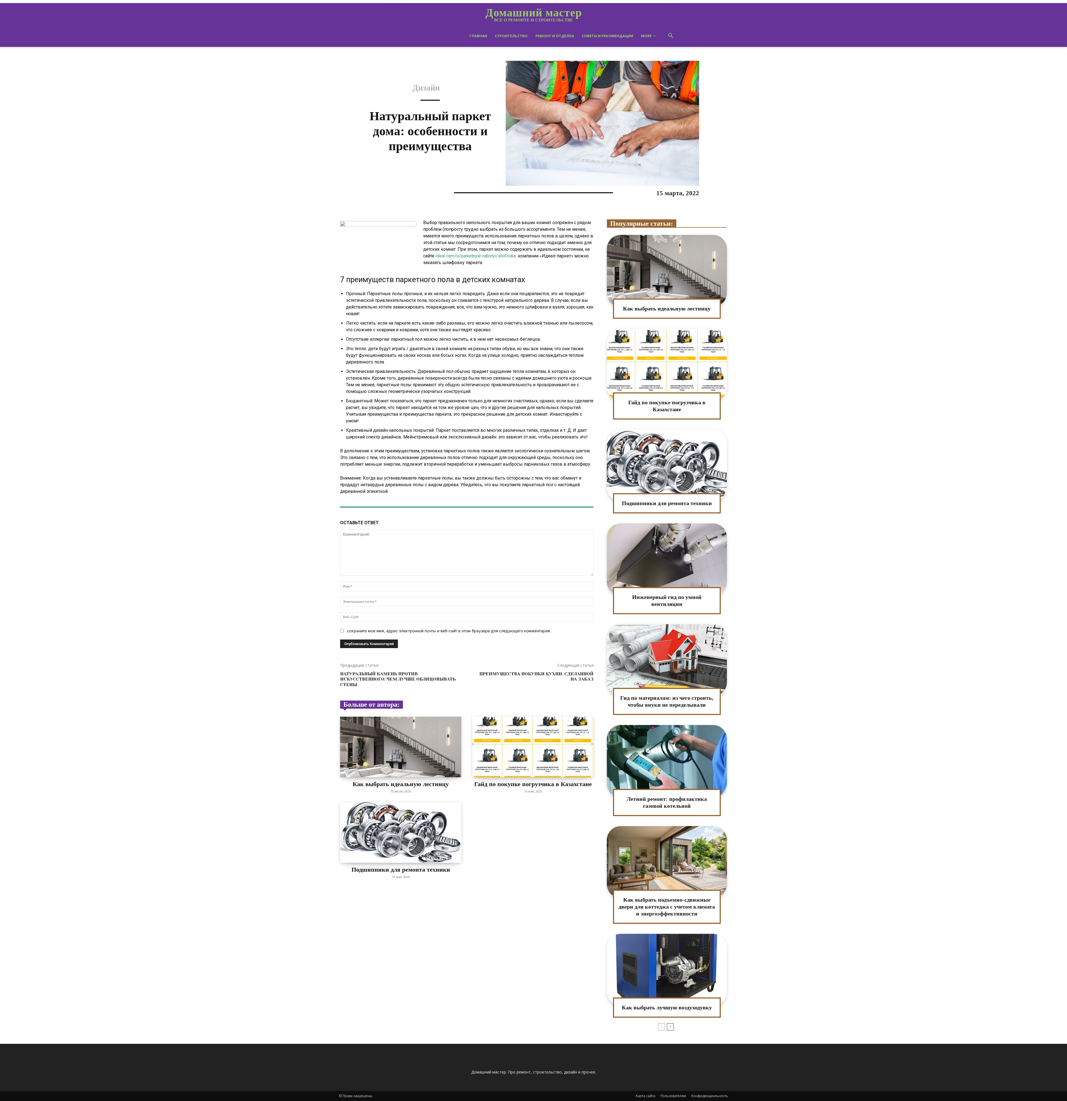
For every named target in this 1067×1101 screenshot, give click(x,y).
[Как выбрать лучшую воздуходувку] (667, 970)
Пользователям (673, 1096)
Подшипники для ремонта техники (400, 869)
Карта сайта (645, 1096)
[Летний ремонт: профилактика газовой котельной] (667, 761)
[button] (671, 36)
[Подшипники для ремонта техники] (400, 832)
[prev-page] (661, 1026)
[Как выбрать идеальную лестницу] (400, 747)
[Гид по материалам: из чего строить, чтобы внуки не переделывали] (667, 660)
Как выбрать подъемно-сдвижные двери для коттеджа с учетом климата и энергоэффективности (667, 907)
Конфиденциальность (709, 1096)
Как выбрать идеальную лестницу (401, 784)
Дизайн (426, 88)
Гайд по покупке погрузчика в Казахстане (533, 784)
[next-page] (670, 1026)
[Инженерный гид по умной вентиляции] (667, 559)
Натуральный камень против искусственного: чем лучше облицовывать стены (398, 679)
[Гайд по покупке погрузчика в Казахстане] (533, 747)
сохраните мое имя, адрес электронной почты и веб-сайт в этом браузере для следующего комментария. (449, 630)
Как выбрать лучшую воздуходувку (667, 1007)
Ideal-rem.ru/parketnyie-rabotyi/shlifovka (475, 256)
